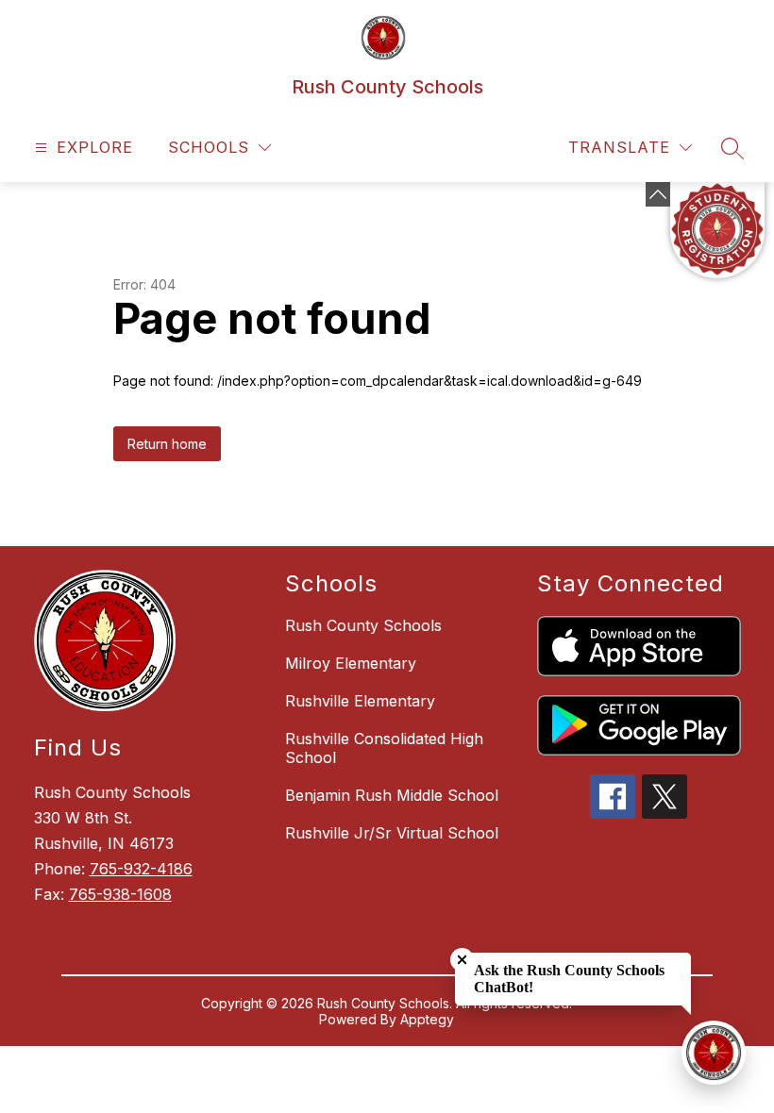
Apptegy (427, 1019)
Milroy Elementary (350, 663)
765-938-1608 (120, 894)
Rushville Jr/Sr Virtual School (391, 832)
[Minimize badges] (658, 194)
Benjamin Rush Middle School (391, 795)
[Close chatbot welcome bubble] (462, 960)
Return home (167, 444)
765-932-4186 (141, 868)
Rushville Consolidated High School (384, 748)
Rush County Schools (363, 625)
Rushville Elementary (360, 700)
